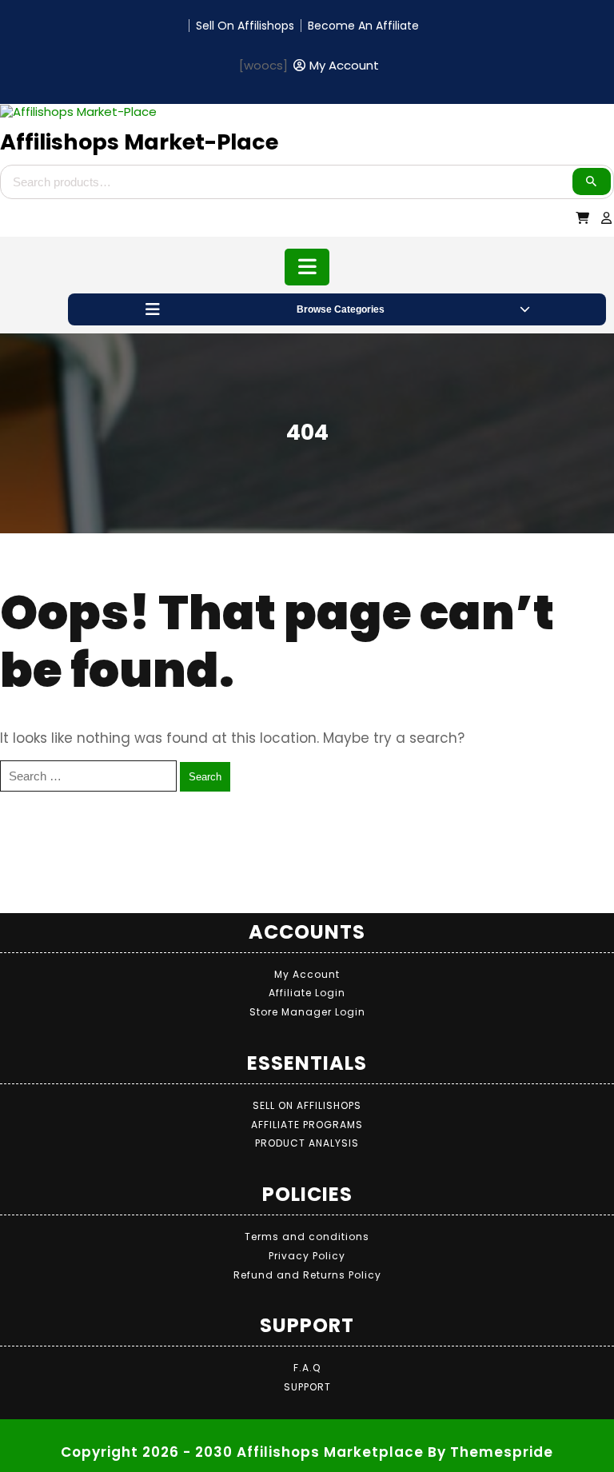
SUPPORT (307, 1387)
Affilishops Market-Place (139, 142)
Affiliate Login (307, 992)
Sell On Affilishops (245, 25)
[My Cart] (583, 217)
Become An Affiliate (363, 25)
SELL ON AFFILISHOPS (307, 1105)
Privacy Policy (307, 1256)
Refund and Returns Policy (307, 1275)
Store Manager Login (307, 1012)
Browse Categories (341, 309)
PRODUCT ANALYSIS (307, 1143)
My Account (307, 974)
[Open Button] (307, 267)
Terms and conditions (307, 1236)
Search (591, 181)
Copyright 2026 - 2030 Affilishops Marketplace (242, 1452)
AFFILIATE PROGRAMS (307, 1124)
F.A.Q (307, 1367)
